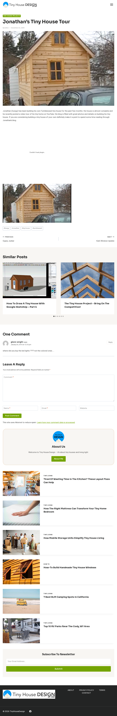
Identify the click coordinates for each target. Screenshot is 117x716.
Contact (86, 693)
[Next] (110, 288)
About (71, 690)
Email (45, 408)
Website (83, 408)
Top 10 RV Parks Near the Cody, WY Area (67, 626)
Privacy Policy (86, 690)
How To (47, 564)
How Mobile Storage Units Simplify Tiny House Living (74, 538)
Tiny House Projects (11, 16)
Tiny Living (48, 476)
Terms (102, 690)
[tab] (54, 316)
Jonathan (15, 228)
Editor (7, 28)
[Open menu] (111, 4)
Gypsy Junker (8, 239)
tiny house (26, 228)
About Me (58, 459)
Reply (111, 342)
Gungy (6, 228)
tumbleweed (37, 228)
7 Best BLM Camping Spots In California (66, 597)
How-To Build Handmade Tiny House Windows (70, 567)
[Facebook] (30, 711)
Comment (9, 377)
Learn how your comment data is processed (56, 422)
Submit (58, 669)
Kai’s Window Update (105, 239)
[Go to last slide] (6, 288)
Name (7, 408)
